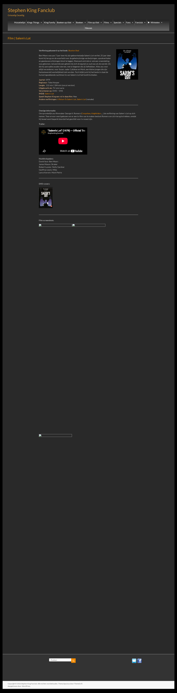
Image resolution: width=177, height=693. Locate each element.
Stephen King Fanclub (31, 10)
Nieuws (88, 28)
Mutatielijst (19, 22)
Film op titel (93, 22)
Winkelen (155, 22)
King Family (49, 22)
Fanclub (139, 22)
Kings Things (33, 22)
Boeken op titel (64, 22)
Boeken (79, 22)
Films (106, 22)
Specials (117, 22)
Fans (128, 22)
